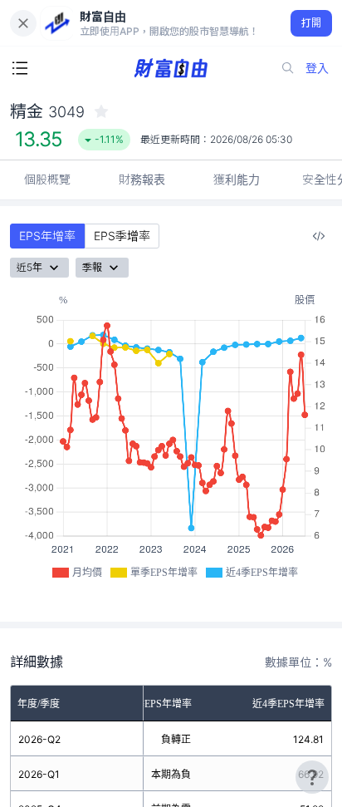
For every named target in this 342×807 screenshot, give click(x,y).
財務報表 (142, 179)
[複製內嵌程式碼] (318, 236)
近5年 (29, 267)
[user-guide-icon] (312, 777)
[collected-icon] (101, 111)
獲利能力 (236, 179)
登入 (317, 68)
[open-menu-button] (20, 68)
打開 (311, 23)
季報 (92, 267)
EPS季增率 (122, 236)
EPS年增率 (47, 236)
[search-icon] (288, 68)
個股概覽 (47, 179)
